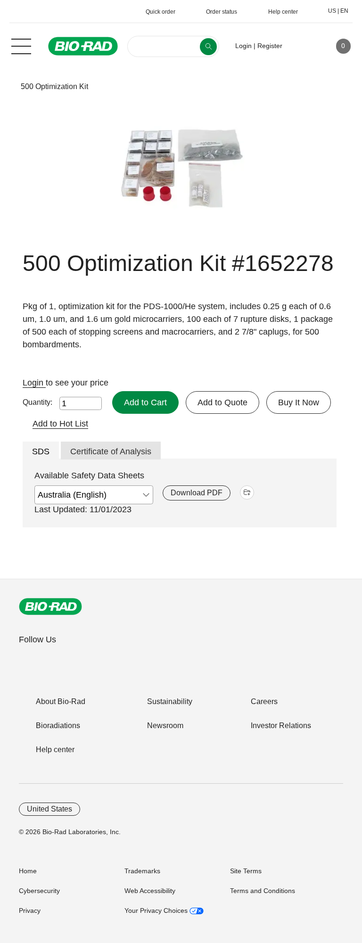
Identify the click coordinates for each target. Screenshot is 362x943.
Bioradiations (58, 726)
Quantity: (37, 402)
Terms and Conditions (262, 890)
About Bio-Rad (60, 701)
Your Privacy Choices (156, 910)
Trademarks (142, 871)
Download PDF (196, 493)
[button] (6, 86)
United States (49, 809)
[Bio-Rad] (50, 606)
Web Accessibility (149, 890)
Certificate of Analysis (110, 451)
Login (34, 382)
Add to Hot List (60, 423)
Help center (55, 750)
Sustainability (169, 701)
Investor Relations (281, 726)
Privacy (30, 910)
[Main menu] (21, 45)
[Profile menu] (303, 46)
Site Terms (246, 871)
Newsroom (165, 726)
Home (28, 871)
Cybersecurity (39, 890)
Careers (264, 701)
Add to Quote (222, 402)
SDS (40, 451)
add (247, 492)
